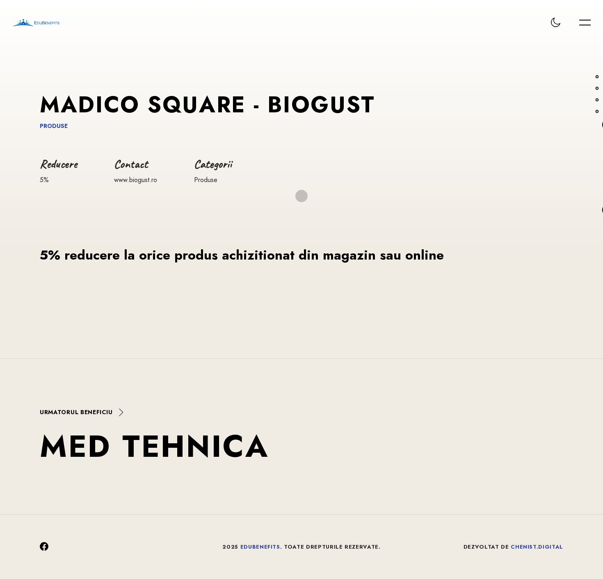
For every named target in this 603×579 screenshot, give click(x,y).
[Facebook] (44, 546)
